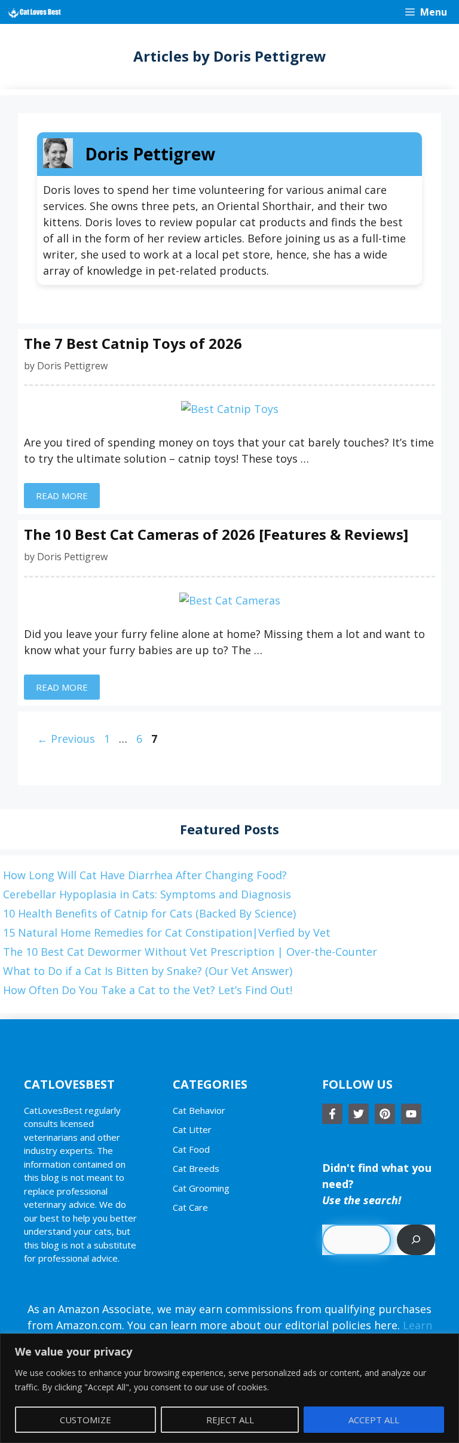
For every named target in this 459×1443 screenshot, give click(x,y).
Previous (66, 738)
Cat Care (190, 1207)
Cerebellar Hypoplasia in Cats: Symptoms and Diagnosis (147, 894)
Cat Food (191, 1149)
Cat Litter (192, 1129)
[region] (229, 1388)
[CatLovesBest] (34, 12)
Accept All (373, 1420)
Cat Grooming (201, 1188)
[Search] (416, 1240)
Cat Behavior (199, 1110)
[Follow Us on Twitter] (358, 1114)
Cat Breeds (196, 1168)
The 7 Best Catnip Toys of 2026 (133, 343)
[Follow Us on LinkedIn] (411, 1114)
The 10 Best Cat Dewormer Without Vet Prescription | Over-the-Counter (190, 951)
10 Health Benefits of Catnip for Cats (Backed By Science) (149, 913)
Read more (62, 496)
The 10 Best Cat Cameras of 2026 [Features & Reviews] (216, 534)
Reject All (230, 1420)
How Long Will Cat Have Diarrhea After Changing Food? (145, 875)
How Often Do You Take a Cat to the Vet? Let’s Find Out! (147, 990)
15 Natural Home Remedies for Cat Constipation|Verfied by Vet (167, 932)
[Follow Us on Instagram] (385, 1114)
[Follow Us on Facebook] (332, 1114)
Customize (85, 1420)
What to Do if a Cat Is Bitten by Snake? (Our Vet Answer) (147, 971)
